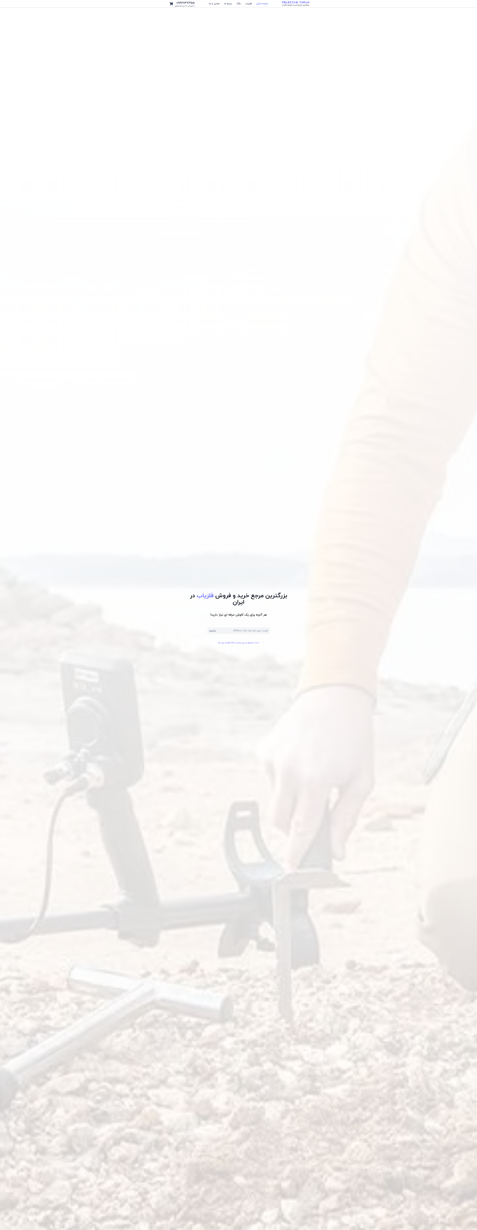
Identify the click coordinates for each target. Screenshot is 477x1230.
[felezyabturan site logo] (295, 4)
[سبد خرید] (171, 3)
